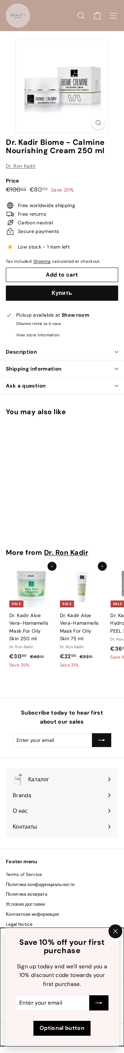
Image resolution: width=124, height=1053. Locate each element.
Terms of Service (24, 874)
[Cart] (97, 16)
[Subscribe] (98, 1003)
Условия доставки (25, 904)
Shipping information (34, 368)
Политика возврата (26, 894)
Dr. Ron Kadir (21, 166)
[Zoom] (98, 123)
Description (21, 351)
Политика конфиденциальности (40, 884)
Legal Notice (19, 924)
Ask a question (25, 385)
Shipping (42, 261)
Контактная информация (32, 914)
